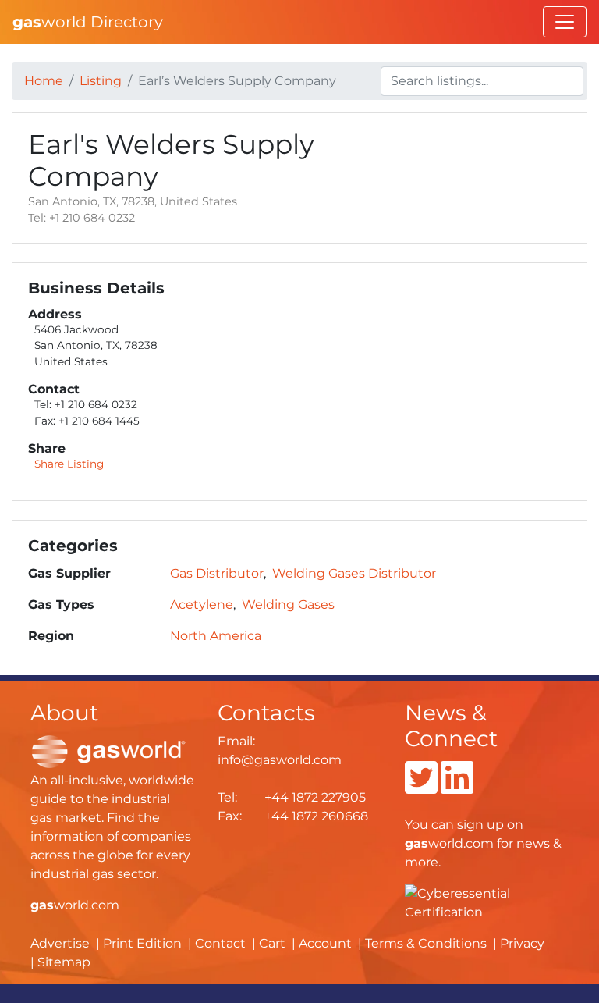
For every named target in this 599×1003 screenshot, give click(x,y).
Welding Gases (288, 604)
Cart (272, 943)
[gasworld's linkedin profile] (457, 787)
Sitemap (63, 962)
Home (43, 80)
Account (325, 943)
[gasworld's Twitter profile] (421, 787)
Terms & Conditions (426, 943)
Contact (220, 943)
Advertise (60, 943)
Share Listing (69, 463)
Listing (101, 80)
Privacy (522, 943)
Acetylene (201, 604)
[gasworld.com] (108, 751)
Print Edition (142, 943)
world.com (74, 905)
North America (215, 635)
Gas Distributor (217, 573)
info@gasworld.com (280, 759)
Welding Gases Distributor (354, 573)
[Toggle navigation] (565, 21)
